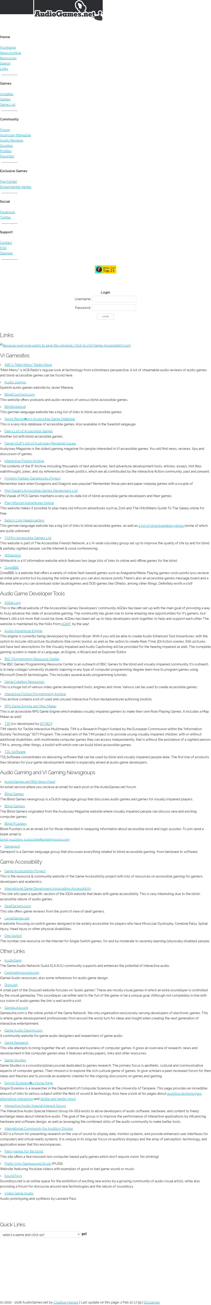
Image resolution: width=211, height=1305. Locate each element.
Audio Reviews (11, 140)
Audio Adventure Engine (23, 631)
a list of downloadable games (161, 526)
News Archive (10, 53)
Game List (7, 105)
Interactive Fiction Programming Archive (35, 694)
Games (5, 99)
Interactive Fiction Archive (24, 461)
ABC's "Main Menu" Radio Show (28, 365)
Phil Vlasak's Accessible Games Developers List (40, 491)
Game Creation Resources (24, 682)
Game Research (16, 1043)
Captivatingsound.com (21, 973)
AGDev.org (12, 603)
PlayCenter (8, 182)
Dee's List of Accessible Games (28, 431)
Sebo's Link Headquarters (24, 520)
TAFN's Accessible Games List (27, 538)
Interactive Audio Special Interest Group (35, 1106)
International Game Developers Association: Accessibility (47, 889)
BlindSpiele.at (15, 407)
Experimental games (15, 187)
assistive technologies (184, 1094)
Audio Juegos (15, 382)
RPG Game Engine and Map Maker (30, 706)
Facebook (7, 212)
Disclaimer (152, 1302)
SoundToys (13, 1176)
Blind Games (14, 794)
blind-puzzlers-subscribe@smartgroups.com (34, 839)
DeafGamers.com (17, 906)
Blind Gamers (14, 806)
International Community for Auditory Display (38, 1129)
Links (4, 69)
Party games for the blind (23, 1151)
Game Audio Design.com (23, 1030)
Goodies (6, 146)
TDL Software (15, 752)
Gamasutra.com (16, 1008)
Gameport (12, 846)
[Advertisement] (99, 1267)
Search (5, 63)
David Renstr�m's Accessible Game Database (39, 419)
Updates (6, 94)
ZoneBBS (11, 568)
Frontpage (8, 48)
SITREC (45, 724)
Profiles (6, 151)
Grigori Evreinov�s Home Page (28, 1083)
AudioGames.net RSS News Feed (29, 782)
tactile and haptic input (57, 1099)
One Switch (13, 936)
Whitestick (12, 555)
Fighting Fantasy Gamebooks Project (32, 478)
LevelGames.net (16, 918)
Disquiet (10, 985)
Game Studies (15, 1060)
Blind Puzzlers (15, 824)
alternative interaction (16, 1099)
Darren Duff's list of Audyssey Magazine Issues (40, 443)
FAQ (3, 248)
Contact (6, 243)
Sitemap (6, 253)
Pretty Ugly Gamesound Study (27, 1164)
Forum (5, 130)
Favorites (7, 156)
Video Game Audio (18, 1193)
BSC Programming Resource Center (32, 659)
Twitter (5, 217)
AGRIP (65, 624)
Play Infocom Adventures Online (29, 503)
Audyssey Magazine (15, 135)
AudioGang (13, 960)
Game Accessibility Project (24, 871)
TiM (7, 724)
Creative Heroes (65, 1302)
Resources (8, 58)
